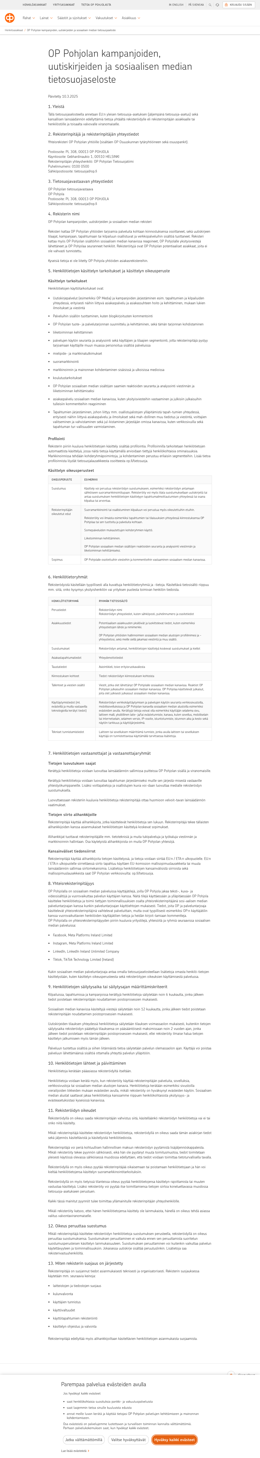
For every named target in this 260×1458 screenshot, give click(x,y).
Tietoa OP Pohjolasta (96, 4)
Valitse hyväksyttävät (128, 1439)
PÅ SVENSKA (196, 4)
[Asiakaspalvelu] (217, 5)
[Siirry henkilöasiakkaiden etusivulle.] (10, 18)
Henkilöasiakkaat (35, 4)
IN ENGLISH (176, 4)
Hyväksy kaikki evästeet (174, 1439)
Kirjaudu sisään (241, 4)
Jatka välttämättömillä (83, 1439)
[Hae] (210, 5)
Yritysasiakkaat (64, 4)
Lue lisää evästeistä (74, 1451)
